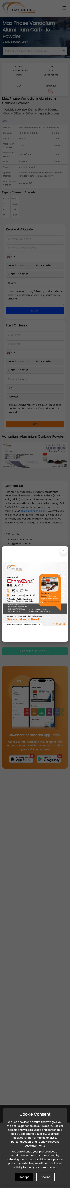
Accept (24, 1177)
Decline (45, 1177)
